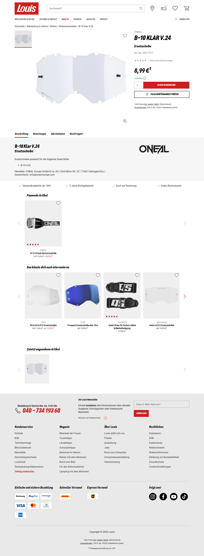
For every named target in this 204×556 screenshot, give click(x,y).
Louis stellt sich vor (114, 433)
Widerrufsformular (158, 452)
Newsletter (20, 452)
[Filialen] (152, 8)
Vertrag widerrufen (24, 471)
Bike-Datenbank (23, 447)
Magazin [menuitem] (90, 19)
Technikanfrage (23, 442)
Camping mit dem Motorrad (74, 471)
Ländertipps (65, 442)
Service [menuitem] (103, 19)
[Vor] (184, 296)
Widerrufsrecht (156, 447)
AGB (151, 438)
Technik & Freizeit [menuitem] (48, 19)
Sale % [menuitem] (65, 19)
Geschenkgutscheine (25, 457)
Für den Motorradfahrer (71, 466)
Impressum (155, 433)
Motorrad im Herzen (69, 452)
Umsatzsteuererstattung (116, 457)
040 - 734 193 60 (41, 411)
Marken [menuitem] (77, 19)
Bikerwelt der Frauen (70, 433)
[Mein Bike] (164, 8)
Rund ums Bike (67, 462)
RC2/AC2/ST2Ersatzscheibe (43, 325)
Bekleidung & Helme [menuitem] (24, 19)
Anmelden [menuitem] (184, 19)
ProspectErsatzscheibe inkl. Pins (83, 325)
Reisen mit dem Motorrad (72, 457)
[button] (141, 8)
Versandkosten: (140, 107)
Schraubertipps (67, 447)
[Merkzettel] (175, 8)
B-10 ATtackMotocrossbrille (43, 253)
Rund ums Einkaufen (115, 452)
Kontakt (19, 433)
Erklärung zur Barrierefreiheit (164, 457)
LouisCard (20, 462)
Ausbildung (110, 442)
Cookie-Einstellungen (160, 466)
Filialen (108, 438)
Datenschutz (155, 442)
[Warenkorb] (186, 8)
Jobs (106, 447)
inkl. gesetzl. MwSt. (151, 104)
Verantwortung (112, 462)
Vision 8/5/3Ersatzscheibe (161, 325)
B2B (17, 438)
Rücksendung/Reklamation (29, 466)
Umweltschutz (156, 462)
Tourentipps (65, 438)
